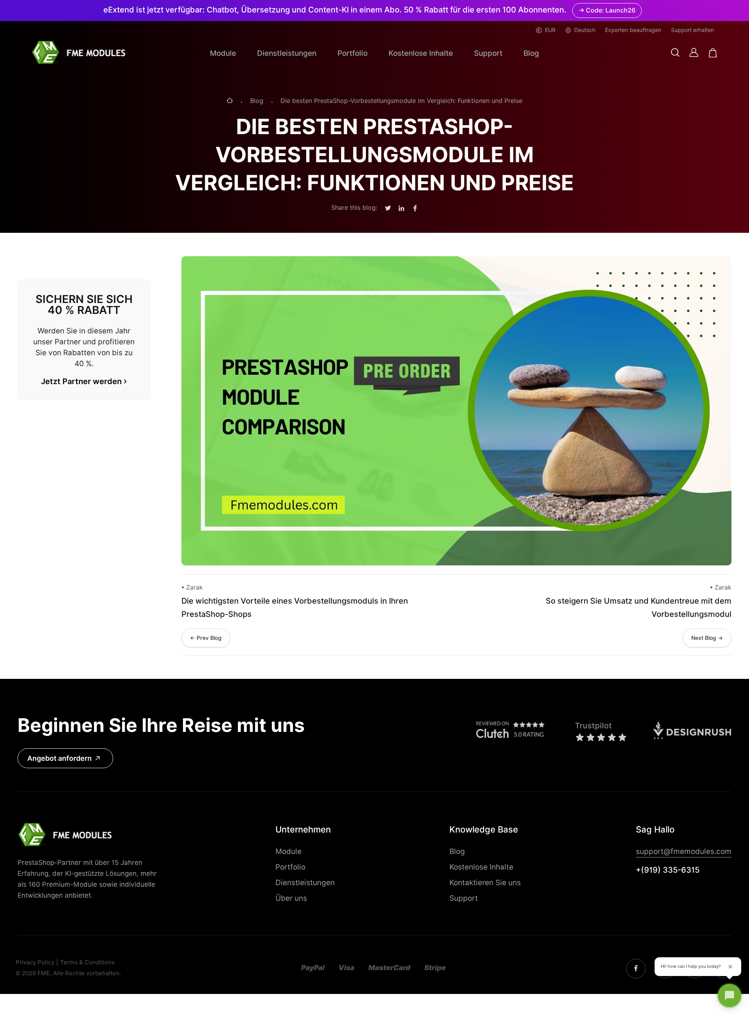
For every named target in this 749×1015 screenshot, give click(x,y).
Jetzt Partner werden (81, 381)
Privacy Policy (35, 962)
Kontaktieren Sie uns (485, 882)
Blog (531, 53)
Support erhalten (692, 30)
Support (488, 53)
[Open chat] (729, 995)
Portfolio (352, 53)
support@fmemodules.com (683, 851)
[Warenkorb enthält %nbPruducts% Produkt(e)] (713, 53)
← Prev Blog (206, 638)
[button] (675, 53)
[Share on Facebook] (415, 209)
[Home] (230, 101)
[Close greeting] (730, 966)
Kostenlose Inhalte (421, 53)
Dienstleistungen (286, 53)
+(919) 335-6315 (667, 870)
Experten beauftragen (633, 30)
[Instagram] (636, 968)
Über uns (291, 898)
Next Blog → (707, 638)
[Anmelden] (693, 52)
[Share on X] (388, 208)
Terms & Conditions (87, 962)
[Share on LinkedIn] (401, 208)
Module (223, 53)
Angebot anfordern (59, 758)
